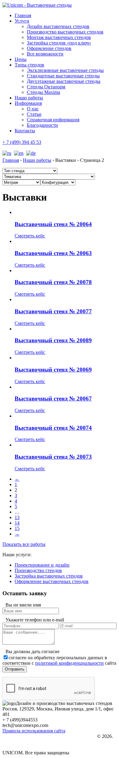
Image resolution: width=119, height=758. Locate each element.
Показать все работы (23, 544)
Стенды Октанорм (46, 86)
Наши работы (29, 97)
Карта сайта (23, 748)
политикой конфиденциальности (69, 663)
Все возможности (45, 53)
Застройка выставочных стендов (49, 575)
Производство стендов (38, 570)
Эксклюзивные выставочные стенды (65, 70)
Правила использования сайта (33, 730)
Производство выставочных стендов (65, 31)
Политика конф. (27, 737)
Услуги (22, 20)
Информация (28, 103)
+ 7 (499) (21, 142)
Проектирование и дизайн (42, 565)
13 (17, 517)
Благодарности (42, 125)
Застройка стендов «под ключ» (59, 42)
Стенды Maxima (43, 92)
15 (17, 528)
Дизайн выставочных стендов (58, 26)
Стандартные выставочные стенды (63, 75)
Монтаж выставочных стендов (59, 37)
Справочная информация (53, 119)
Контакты (25, 130)
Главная (23, 15)
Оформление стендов (49, 48)
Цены (21, 59)
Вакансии (22, 742)
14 (17, 522)
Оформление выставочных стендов (51, 581)
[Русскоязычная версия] (6, 153)
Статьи (34, 114)
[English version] (18, 153)
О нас (33, 108)
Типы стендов (29, 64)
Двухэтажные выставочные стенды (63, 81)
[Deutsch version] (30, 153)
